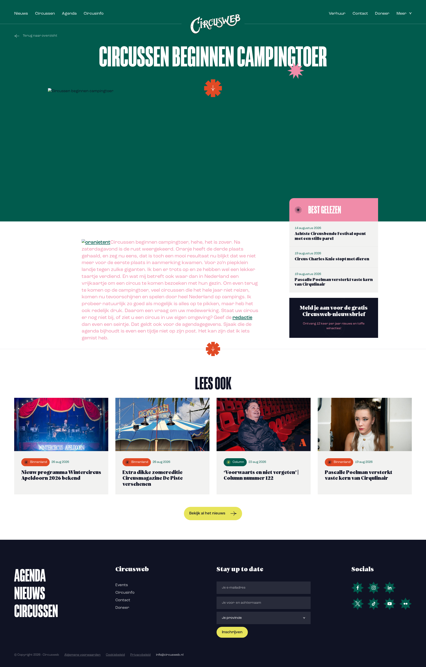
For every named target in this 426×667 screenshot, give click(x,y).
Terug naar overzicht (40, 36)
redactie (242, 317)
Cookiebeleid (115, 655)
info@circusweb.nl (169, 655)
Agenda (69, 14)
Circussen (45, 14)
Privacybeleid (140, 655)
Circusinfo (94, 14)
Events (121, 585)
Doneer (382, 14)
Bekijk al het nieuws (207, 513)
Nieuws (21, 14)
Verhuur (337, 14)
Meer (401, 14)
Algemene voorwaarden (82, 655)
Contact (360, 14)
